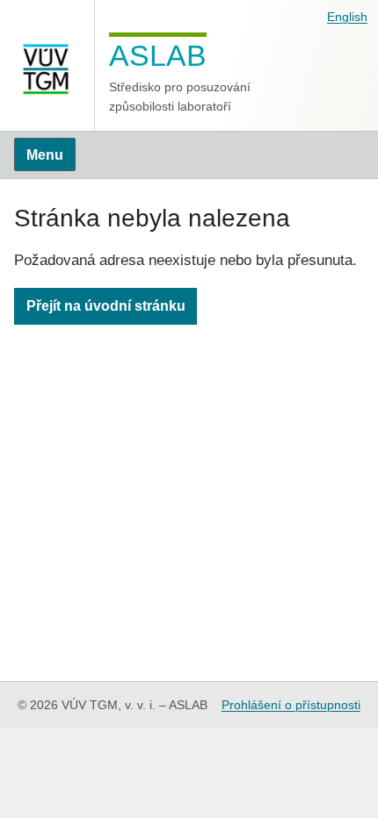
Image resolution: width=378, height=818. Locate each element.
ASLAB (158, 54)
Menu (44, 154)
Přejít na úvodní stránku (105, 305)
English (347, 17)
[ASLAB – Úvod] (47, 65)
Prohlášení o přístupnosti (291, 705)
